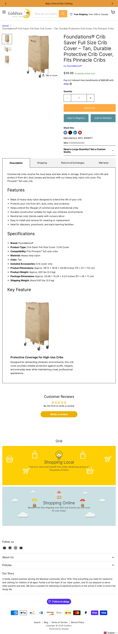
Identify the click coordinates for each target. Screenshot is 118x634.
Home (5, 25)
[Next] (112, 3)
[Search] (63, 13)
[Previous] (5, 3)
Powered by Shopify (59, 629)
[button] (110, 633)
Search (37, 622)
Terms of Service (59, 622)
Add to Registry (76, 118)
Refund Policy (77, 622)
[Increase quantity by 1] (90, 98)
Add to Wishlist (103, 118)
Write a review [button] (59, 414)
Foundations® (74, 65)
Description (16, 162)
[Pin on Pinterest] (80, 132)
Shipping (42, 162)
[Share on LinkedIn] (75, 132)
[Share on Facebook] (65, 132)
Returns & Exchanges (72, 162)
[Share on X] (70, 132)
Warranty (103, 162)
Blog (46, 622)
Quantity (68, 91)
